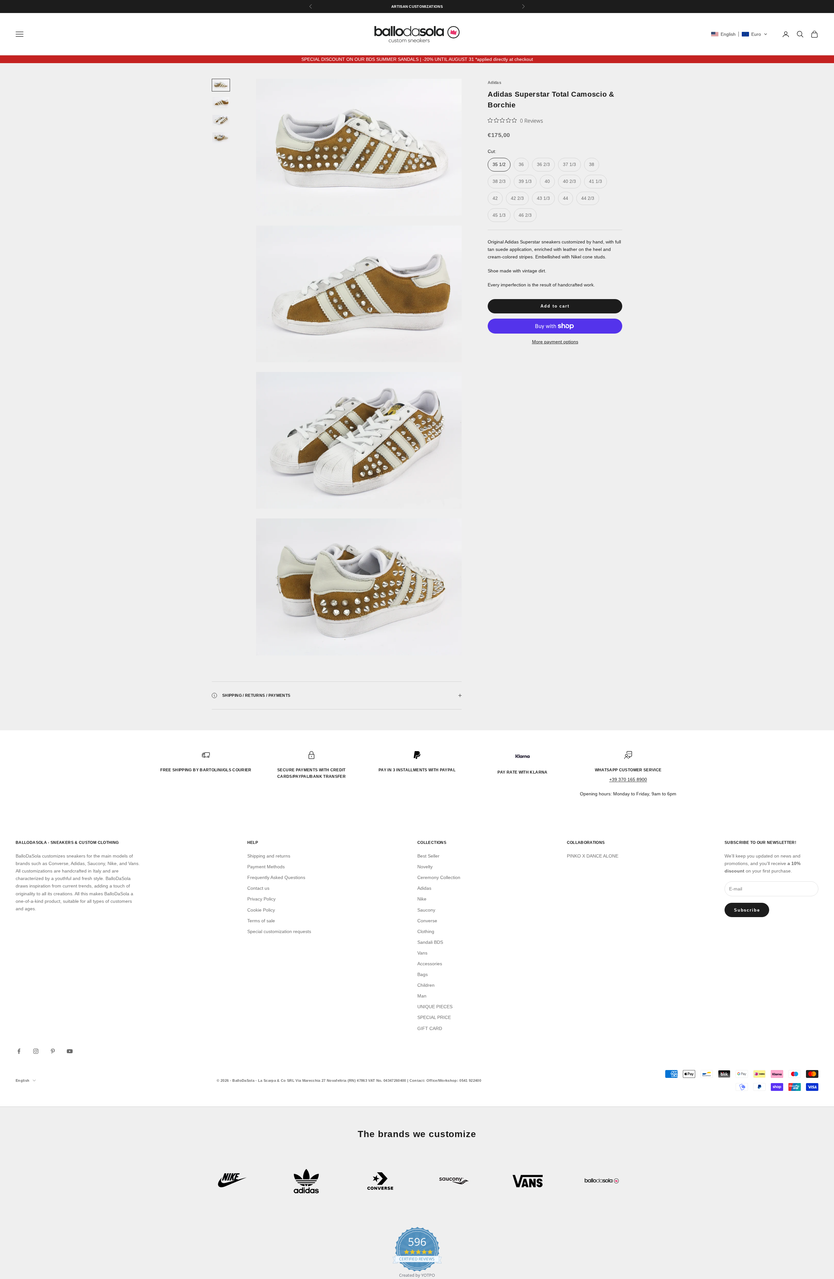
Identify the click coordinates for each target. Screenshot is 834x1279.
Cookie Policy (261, 910)
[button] (739, 34)
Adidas (494, 82)
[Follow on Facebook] (19, 1051)
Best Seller (428, 856)
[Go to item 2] (221, 102)
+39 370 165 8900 (628, 779)
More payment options (555, 341)
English (22, 1080)
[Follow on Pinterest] (53, 1051)
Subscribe (747, 910)
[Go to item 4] (221, 138)
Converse (427, 920)
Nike (421, 898)
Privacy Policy (261, 898)
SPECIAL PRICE (434, 1017)
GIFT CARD (429, 1028)
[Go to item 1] (221, 85)
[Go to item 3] (221, 120)
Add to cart (554, 306)
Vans (422, 953)
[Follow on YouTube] (69, 1051)
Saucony (426, 910)
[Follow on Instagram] (36, 1051)
